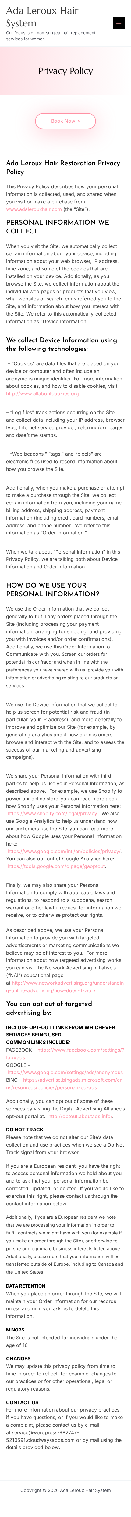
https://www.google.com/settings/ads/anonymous (65, 1072)
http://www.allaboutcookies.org (42, 393)
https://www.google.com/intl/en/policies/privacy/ (64, 851)
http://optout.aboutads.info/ (80, 1116)
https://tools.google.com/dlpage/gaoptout (56, 866)
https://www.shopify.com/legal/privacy (52, 813)
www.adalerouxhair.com (34, 209)
